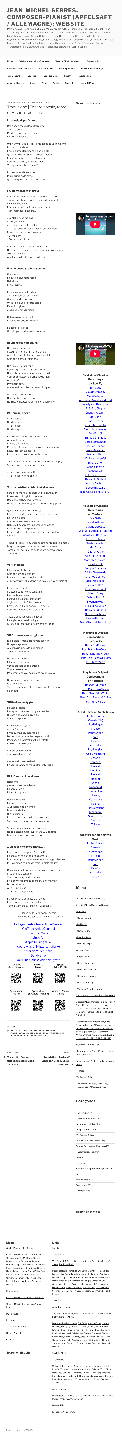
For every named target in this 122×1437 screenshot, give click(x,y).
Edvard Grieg (95, 462)
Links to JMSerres (87, 83)
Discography (93, 61)
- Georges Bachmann (86, 976)
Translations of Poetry (92, 68)
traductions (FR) (83, 1179)
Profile (56, 83)
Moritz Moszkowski (95, 429)
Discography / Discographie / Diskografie (95, 995)
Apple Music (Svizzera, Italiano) (38, 946)
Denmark (95, 762)
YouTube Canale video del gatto (38, 960)
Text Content (13, 76)
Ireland (95, 778)
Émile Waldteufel (95, 458)
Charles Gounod (95, 445)
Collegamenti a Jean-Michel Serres (38, 924)
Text (14, 1027)
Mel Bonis (95, 416)
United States (95, 716)
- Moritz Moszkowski (86, 969)
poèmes (80, 1157)
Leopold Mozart (95, 487)
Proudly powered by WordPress (21, 1430)
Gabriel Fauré (95, 420)
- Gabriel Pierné (83, 956)
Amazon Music (14, 83)
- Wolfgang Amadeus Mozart (89, 989)
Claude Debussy (95, 391)
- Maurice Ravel (83, 937)
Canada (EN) (95, 720)
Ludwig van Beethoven (95, 404)
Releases (80, 1163)
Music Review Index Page (88, 1044)
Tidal (44, 83)
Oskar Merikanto (95, 425)
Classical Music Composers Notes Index (25, 1297)
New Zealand (95, 791)
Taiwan (95, 824)
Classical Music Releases (67, 61)
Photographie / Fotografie (88, 1152)
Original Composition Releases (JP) (92, 1146)
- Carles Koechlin (84, 918)
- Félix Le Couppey (84, 982)
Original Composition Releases (34, 61)
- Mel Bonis (81, 924)
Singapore (95, 812)
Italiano (39, 1031)
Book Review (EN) (84, 1113)
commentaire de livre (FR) (88, 1124)
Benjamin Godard (95, 479)
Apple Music (85, 76)
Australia (95, 745)
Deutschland (95, 732)
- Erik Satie (81, 911)
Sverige (95, 820)
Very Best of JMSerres (62, 1261)
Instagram (70, 1412)
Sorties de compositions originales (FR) (94, 1168)
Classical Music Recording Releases (93, 905)
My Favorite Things (85, 1077)
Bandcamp (38, 955)
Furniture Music (95, 662)
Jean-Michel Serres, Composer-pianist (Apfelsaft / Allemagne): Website (59, 17)
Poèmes (80, 1070)
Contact (69, 83)
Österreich (95, 799)
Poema (42, 1036)
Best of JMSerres (95, 645)
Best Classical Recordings (95, 491)
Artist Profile (58, 1254)
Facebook (57, 1412)
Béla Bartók (95, 433)
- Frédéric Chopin (84, 943)
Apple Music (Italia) (38, 942)
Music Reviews (46, 68)
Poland (95, 803)
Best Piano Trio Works (95, 653)
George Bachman (95, 483)
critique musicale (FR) (86, 1129)
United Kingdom (95, 724)
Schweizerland (95, 807)
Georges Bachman (15, 1278)
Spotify (67, 76)
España (95, 741)
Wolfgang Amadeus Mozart (95, 400)
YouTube (32, 76)
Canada (95, 847)
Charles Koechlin (95, 412)
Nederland (95, 787)
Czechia (95, 757)
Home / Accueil (13, 1333)
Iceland (95, 774)
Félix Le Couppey (95, 475)
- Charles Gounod (84, 950)
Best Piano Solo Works (95, 649)
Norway (95, 795)
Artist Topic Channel (61, 1307)
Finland (95, 766)
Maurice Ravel (95, 395)
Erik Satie (95, 387)
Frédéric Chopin (95, 408)
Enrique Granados (95, 437)
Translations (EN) (84, 1185)
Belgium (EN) (95, 749)
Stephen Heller (95, 470)
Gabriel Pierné (95, 466)
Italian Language (22, 1031)
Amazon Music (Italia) (38, 951)
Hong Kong (95, 770)
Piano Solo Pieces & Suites (95, 657)
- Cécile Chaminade (85, 963)
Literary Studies (67, 68)
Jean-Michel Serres (38, 103)
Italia (95, 737)
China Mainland (95, 753)
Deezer (32, 83)
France (95, 728)
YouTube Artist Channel (38, 928)
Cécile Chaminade (95, 441)
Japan (95, 782)
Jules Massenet (95, 450)
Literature (11, 1320)
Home (10, 61)
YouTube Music (51, 76)
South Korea (95, 816)
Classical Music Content (19, 68)
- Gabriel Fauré (83, 931)
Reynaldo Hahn (95, 454)
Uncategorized (83, 1190)
